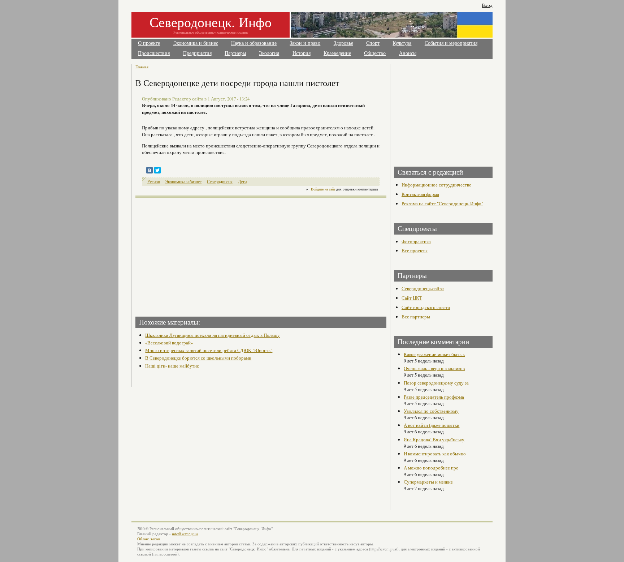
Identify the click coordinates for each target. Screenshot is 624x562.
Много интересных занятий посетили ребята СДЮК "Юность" (208, 350)
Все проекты (415, 250)
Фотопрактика (416, 241)
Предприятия (197, 53)
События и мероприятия (451, 43)
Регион (153, 181)
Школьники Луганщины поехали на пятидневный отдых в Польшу (212, 335)
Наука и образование (254, 43)
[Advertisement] (199, 254)
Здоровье (343, 43)
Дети (242, 181)
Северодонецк (220, 181)
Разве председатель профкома (434, 397)
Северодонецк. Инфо (211, 22)
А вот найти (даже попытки (431, 425)
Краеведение (337, 53)
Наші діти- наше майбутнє (172, 365)
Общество (375, 53)
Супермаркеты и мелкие (428, 482)
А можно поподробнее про (431, 467)
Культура (402, 43)
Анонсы (407, 53)
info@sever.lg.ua (185, 533)
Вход (487, 5)
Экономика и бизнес (195, 43)
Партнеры (235, 53)
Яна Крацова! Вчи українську (434, 439)
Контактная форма (420, 194)
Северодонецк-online (423, 288)
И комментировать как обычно (435, 453)
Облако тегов (148, 538)
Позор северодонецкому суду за (436, 382)
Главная (141, 66)
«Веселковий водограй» (169, 342)
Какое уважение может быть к (434, 354)
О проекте (149, 43)
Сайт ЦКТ (412, 298)
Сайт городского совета (426, 307)
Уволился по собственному (431, 411)
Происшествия (154, 53)
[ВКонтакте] (149, 170)
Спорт (373, 43)
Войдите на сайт (323, 189)
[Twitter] (157, 170)
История (301, 53)
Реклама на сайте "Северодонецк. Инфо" (442, 203)
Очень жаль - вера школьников (434, 368)
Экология (269, 53)
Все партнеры (416, 316)
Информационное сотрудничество (437, 184)
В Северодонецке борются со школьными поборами (198, 358)
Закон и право (305, 43)
